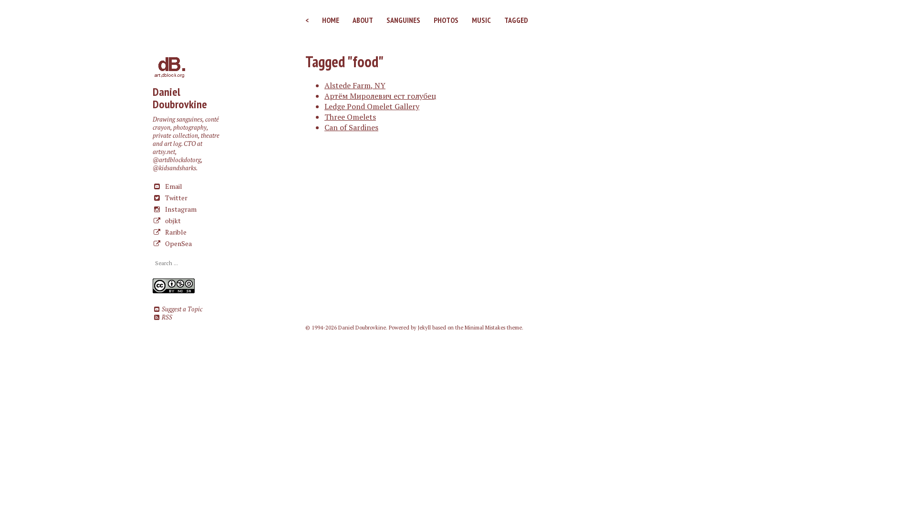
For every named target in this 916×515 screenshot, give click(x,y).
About (363, 20)
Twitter (175, 197)
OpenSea (178, 243)
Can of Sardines (351, 127)
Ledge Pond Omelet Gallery (371, 106)
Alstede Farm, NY (354, 85)
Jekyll (424, 327)
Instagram (180, 209)
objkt (172, 220)
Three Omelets (350, 117)
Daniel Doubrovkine (180, 98)
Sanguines (403, 20)
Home (330, 20)
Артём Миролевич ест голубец (380, 96)
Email (173, 186)
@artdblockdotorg (177, 160)
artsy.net (164, 152)
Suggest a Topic (181, 309)
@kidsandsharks (174, 168)
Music (481, 20)
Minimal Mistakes (485, 327)
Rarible (175, 232)
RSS (166, 317)
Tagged (516, 20)
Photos (446, 20)
